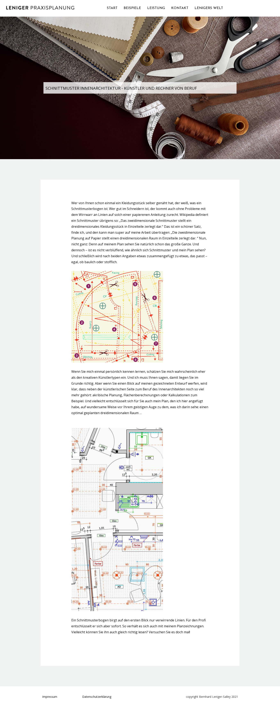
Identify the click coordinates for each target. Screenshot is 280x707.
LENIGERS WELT (209, 8)
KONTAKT (179, 8)
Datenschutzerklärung (96, 697)
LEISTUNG (156, 8)
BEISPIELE (132, 8)
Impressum (49, 697)
